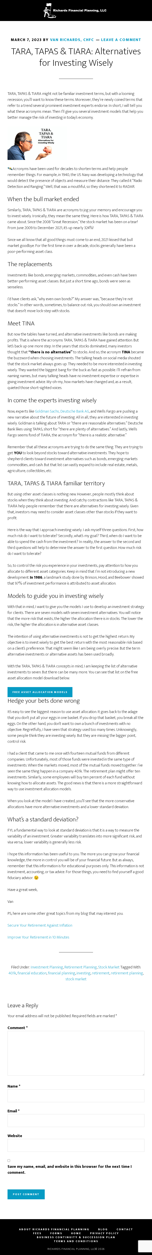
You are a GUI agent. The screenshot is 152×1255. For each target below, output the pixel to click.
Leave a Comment (121, 39)
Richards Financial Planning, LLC (76, 10)
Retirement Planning (80, 967)
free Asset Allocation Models (39, 692)
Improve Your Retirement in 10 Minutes (38, 937)
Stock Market (109, 967)
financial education (32, 973)
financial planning (61, 973)
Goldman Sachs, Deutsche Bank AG (62, 411)
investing (83, 973)
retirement (100, 973)
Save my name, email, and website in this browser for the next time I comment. (70, 1170)
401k (12, 973)
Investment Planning (47, 967)
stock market (76, 979)
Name (14, 1086)
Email (14, 1111)
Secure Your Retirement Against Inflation (40, 925)
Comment (18, 1028)
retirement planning (127, 973)
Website (15, 1136)
